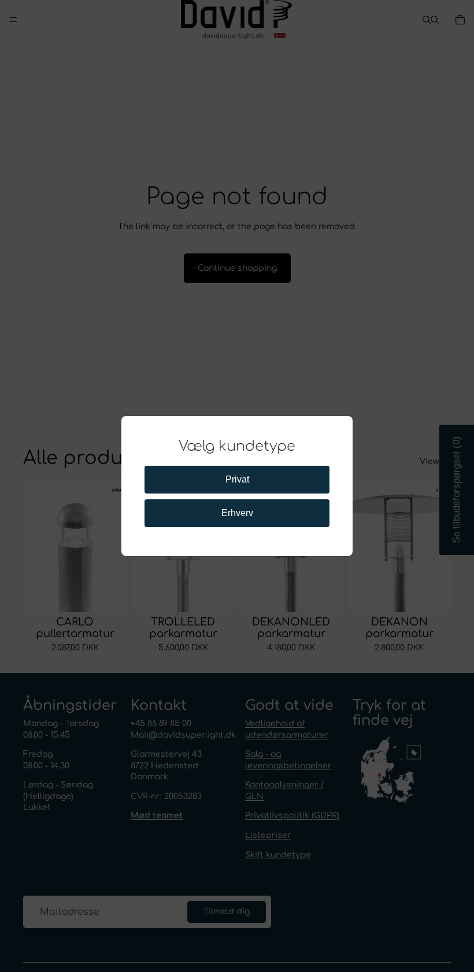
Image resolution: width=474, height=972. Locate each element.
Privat (237, 479)
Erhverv (237, 513)
